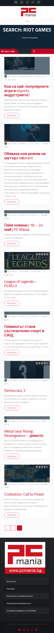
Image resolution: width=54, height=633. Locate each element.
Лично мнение (26, 76)
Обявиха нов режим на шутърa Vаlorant (25, 156)
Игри (22, 271)
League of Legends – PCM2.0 (20, 283)
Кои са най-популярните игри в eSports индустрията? (26, 90)
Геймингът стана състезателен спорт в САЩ (24, 330)
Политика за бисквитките (19, 603)
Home (18, 37)
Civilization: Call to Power (24, 494)
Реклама (11, 588)
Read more (12, 115)
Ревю (26, 271)
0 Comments (39, 76)
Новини (23, 143)
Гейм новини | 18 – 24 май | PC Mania (23, 227)
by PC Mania (12, 76)
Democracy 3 (14, 390)
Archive (22, 215)
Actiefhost (44, 624)
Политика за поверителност (20, 596)
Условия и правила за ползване (21, 610)
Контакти (11, 581)
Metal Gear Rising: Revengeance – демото (23, 433)
